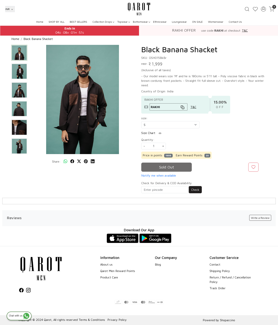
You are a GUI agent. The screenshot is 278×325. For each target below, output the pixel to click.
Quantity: (147, 139)
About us (106, 264)
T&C (245, 30)
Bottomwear (140, 21)
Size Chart (148, 133)
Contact (215, 264)
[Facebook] (21, 290)
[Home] (139, 9)
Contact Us (235, 21)
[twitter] (79, 161)
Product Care (109, 277)
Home (39, 21)
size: (144, 118)
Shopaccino (227, 320)
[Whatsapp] (65, 161)
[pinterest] (85, 161)
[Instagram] (28, 290)
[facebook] (72, 161)
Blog (158, 264)
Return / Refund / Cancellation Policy (230, 280)
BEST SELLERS (78, 21)
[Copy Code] (182, 107)
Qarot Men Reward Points (117, 271)
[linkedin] (92, 161)
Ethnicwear (160, 21)
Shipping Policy (220, 271)
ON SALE (197, 21)
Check (195, 189)
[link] (247, 9)
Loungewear (179, 21)
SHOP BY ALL (56, 21)
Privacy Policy (117, 319)
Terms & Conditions (92, 319)
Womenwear (215, 21)
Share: (56, 161)
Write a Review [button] (260, 217)
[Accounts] (263, 9)
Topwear (122, 21)
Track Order (218, 288)
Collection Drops (102, 21)
